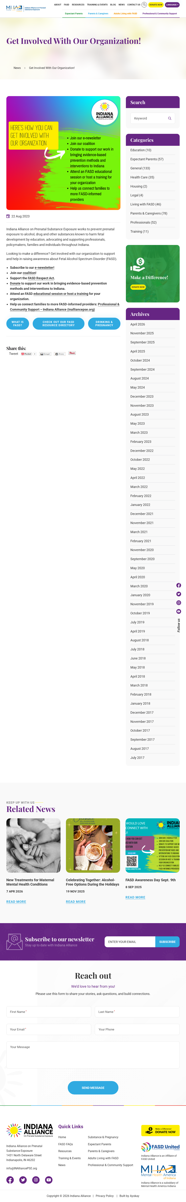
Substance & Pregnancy (103, 1137)
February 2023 (140, 442)
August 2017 (139, 749)
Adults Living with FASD (125, 13)
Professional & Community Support (160, 13)
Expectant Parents (74, 13)
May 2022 (137, 469)
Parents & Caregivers (98, 13)
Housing (136, 186)
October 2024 (140, 360)
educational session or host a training (60, 294)
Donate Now (138, 287)
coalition (29, 273)
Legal (134, 195)
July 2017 (137, 758)
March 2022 (139, 487)
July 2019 (137, 622)
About (57, 4)
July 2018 (137, 649)
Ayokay (134, 1196)
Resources (78, 4)
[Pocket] (29, 354)
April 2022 (137, 478)
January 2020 (140, 595)
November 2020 (142, 550)
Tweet (13, 354)
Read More (16, 902)
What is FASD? (18, 323)
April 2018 (137, 676)
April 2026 (137, 324)
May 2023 (137, 423)
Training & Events (97, 4)
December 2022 (141, 451)
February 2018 (140, 694)
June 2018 (138, 658)
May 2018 (137, 667)
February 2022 (140, 496)
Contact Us (133, 4)
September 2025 (142, 342)
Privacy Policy (105, 1196)
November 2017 (142, 721)
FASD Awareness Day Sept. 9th (151, 880)
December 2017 (141, 712)
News (122, 4)
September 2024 (142, 369)
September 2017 (142, 739)
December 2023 (141, 396)
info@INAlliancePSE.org (21, 1168)
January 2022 (140, 505)
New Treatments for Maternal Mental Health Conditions (30, 882)
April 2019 (137, 631)
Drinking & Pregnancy (104, 323)
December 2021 (141, 514)
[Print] (59, 354)
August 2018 (139, 640)
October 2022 (140, 459)
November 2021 (142, 523)
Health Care (139, 177)
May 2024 (137, 387)
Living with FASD (142, 204)
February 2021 (140, 541)
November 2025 (142, 333)
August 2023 (139, 414)
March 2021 (139, 532)
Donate (15, 283)
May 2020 (137, 568)
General (136, 168)
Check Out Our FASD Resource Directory (59, 323)
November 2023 (142, 405)
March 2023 (139, 432)
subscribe (167, 942)
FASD (66, 4)
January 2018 (140, 703)
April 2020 (137, 577)
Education (137, 150)
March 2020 (139, 586)
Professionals (140, 222)
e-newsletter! (44, 267)
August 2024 (139, 378)
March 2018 (139, 685)
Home (62, 1137)
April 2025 (137, 351)
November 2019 (142, 604)
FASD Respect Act (41, 278)
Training (136, 231)
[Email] (45, 354)
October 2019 (140, 613)
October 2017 (140, 730)
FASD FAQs (65, 1144)
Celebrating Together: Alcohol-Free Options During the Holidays (92, 882)
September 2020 (142, 559)
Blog (113, 4)
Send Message (93, 1088)
